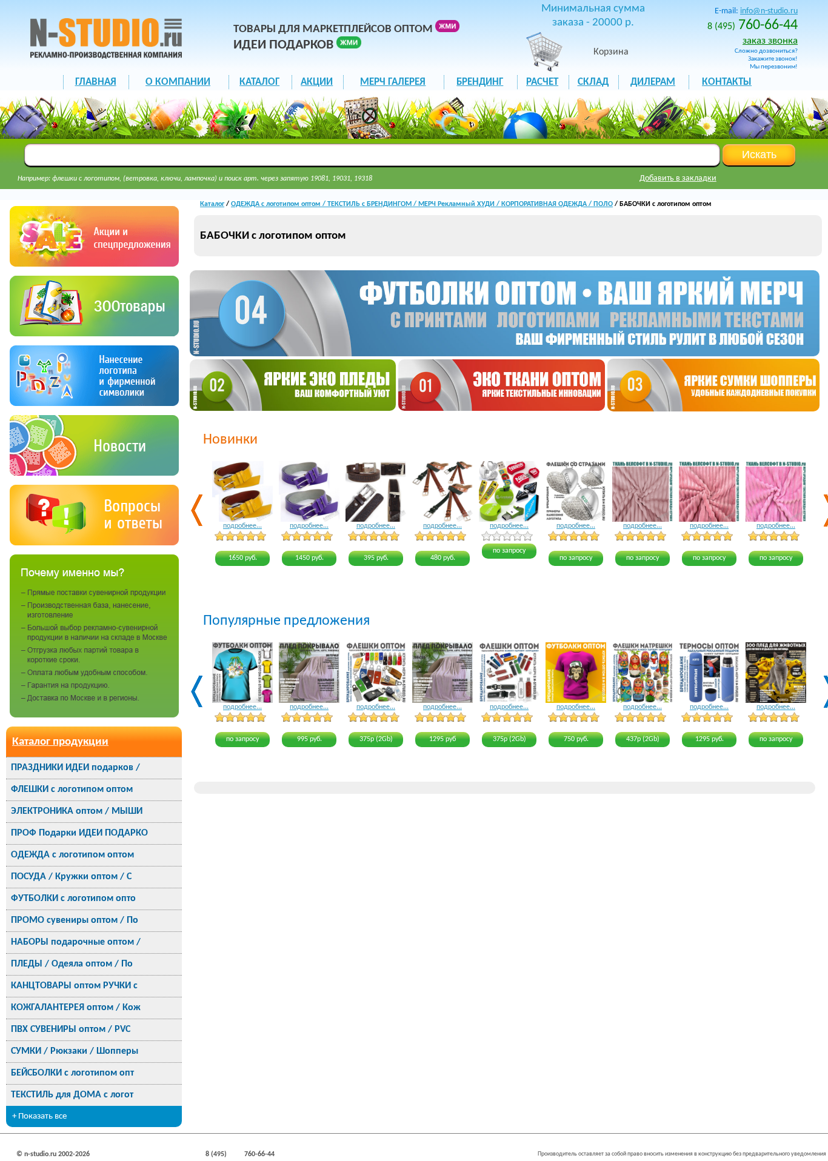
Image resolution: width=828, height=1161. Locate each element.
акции (317, 82)
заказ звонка (770, 41)
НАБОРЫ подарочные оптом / (76, 942)
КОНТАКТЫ (727, 82)
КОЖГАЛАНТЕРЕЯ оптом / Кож (76, 1008)
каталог (259, 82)
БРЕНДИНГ (479, 82)
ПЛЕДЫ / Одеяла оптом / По (72, 964)
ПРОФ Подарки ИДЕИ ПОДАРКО (79, 833)
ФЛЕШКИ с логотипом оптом (72, 789)
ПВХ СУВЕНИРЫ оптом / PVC (70, 1029)
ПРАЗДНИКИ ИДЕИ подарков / (75, 768)
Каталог (212, 204)
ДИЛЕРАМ (652, 82)
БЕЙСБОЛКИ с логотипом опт (72, 1073)
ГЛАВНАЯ (95, 82)
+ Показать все (39, 1116)
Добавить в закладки (677, 178)
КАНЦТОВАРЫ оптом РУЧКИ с (74, 986)
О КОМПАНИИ (177, 82)
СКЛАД (593, 82)
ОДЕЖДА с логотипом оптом (72, 855)
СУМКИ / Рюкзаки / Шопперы (74, 1051)
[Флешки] (94, 333)
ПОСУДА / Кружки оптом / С (71, 877)
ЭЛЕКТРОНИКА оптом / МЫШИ (76, 811)
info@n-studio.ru (769, 11)
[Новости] (94, 473)
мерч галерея (393, 82)
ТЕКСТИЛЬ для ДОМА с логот (72, 1095)
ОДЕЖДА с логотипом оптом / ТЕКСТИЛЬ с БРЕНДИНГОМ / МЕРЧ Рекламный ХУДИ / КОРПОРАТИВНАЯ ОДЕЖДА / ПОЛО (422, 204)
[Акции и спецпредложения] (94, 264)
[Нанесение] (94, 403)
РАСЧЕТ (542, 82)
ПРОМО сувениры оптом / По (74, 920)
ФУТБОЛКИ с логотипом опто (73, 898)
